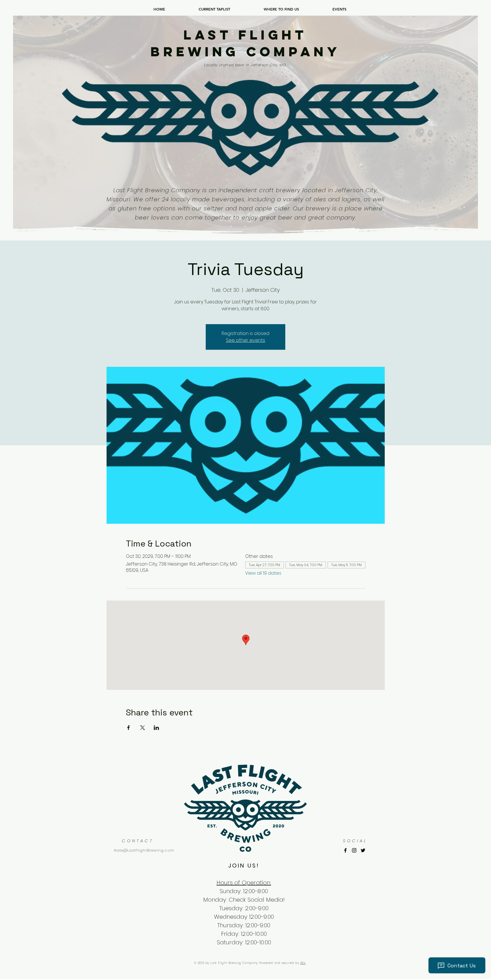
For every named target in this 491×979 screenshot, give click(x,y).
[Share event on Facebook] (128, 727)
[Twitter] (363, 850)
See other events (245, 340)
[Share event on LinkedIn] (156, 727)
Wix (302, 963)
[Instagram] (354, 850)
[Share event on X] (142, 727)
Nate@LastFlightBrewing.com (144, 850)
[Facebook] (345, 850)
